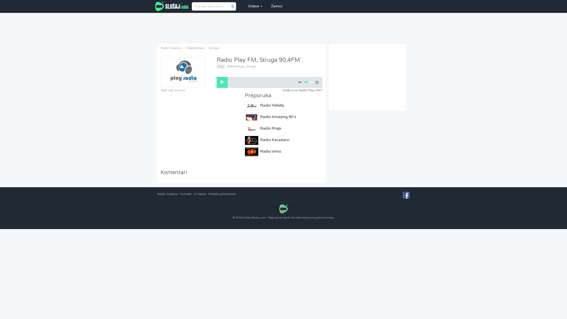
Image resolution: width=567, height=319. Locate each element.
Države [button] (254, 6)
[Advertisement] (283, 27)
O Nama (200, 194)
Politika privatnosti (222, 194)
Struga (214, 48)
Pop (221, 66)
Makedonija (195, 48)
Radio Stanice (171, 48)
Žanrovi (276, 6)
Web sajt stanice (173, 90)
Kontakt (186, 194)
